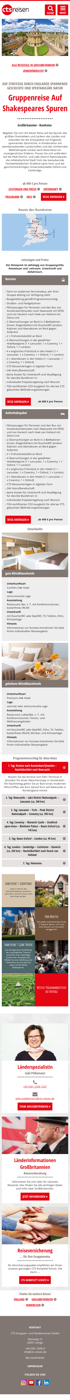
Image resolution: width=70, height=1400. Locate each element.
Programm (12, 197)
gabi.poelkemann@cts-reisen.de (35, 1098)
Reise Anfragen (53, 197)
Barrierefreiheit (35, 1357)
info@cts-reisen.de (35, 1352)
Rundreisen (33, 1305)
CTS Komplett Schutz (34, 1280)
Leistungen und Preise (22, 189)
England (19, 1299)
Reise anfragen (17, 402)
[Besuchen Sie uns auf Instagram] (24, 1382)
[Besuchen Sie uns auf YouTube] (31, 1382)
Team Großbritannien (34, 1106)
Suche (50, 13)
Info (29, 197)
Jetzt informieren (34, 1197)
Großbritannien (42, 1299)
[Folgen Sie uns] (39, 1382)
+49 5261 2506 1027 (35, 1086)
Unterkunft (50, 189)
